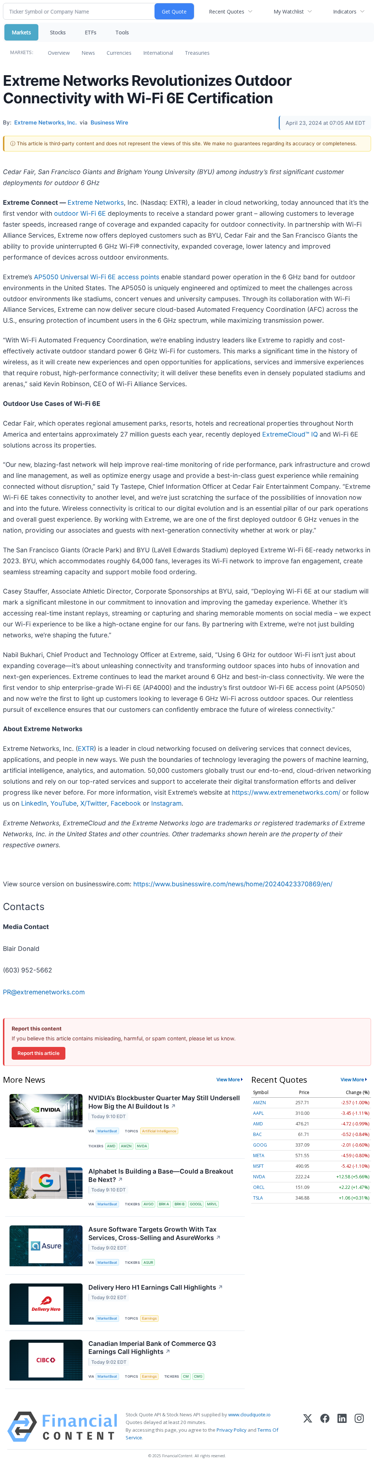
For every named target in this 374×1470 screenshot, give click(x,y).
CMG (198, 1376)
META (258, 1155)
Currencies (119, 52)
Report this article (39, 1053)
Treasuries (197, 52)
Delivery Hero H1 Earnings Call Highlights (155, 1287)
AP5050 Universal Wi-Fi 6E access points (96, 277)
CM (186, 1376)
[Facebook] (324, 1427)
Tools (122, 32)
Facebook (126, 803)
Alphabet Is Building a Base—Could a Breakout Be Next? (160, 1175)
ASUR (148, 1262)
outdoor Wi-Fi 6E (80, 213)
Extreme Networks (96, 202)
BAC (257, 1134)
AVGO (148, 1204)
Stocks (58, 32)
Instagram (166, 803)
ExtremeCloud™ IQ (290, 434)
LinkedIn (34, 803)
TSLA (258, 1198)
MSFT (258, 1166)
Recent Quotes (226, 11)
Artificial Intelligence (159, 1131)
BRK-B (179, 1204)
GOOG (260, 1145)
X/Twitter (93, 803)
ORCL (258, 1187)
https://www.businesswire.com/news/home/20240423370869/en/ (232, 884)
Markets (21, 32)
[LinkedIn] (342, 1427)
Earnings (149, 1318)
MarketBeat (107, 1131)
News (88, 52)
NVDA (142, 1146)
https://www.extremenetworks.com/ (286, 792)
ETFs (90, 32)
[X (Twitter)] (307, 1427)
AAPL (258, 1113)
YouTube (63, 803)
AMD (111, 1146)
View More (228, 1079)
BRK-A (164, 1204)
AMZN (126, 1146)
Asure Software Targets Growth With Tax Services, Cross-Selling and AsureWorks (154, 1233)
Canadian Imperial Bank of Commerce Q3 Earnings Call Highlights (152, 1348)
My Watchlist (289, 11)
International (158, 52)
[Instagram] (359, 1427)
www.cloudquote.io (249, 1414)
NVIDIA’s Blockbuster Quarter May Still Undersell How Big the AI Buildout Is (164, 1102)
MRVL (212, 1204)
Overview (59, 52)
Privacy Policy (232, 1430)
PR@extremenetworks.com (44, 992)
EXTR (86, 748)
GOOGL (196, 1204)
